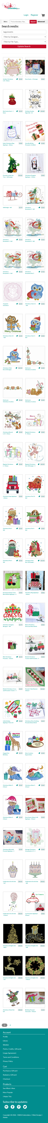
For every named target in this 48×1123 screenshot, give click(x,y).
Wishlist (6, 1045)
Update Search (24, 46)
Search (33, 21)
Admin (5, 1117)
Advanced (41, 21)
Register (34, 14)
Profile (5, 1037)
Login (26, 14)
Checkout (6, 1079)
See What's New (9, 1088)
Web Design (36, 1115)
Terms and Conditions (11, 1057)
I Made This (7, 1096)
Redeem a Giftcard (10, 1075)
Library (5, 1041)
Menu (5, 21)
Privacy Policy (8, 1061)
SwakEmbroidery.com (19, 7)
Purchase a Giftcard (10, 1071)
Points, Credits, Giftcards (12, 1049)
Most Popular (8, 1092)
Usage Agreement (9, 1053)
